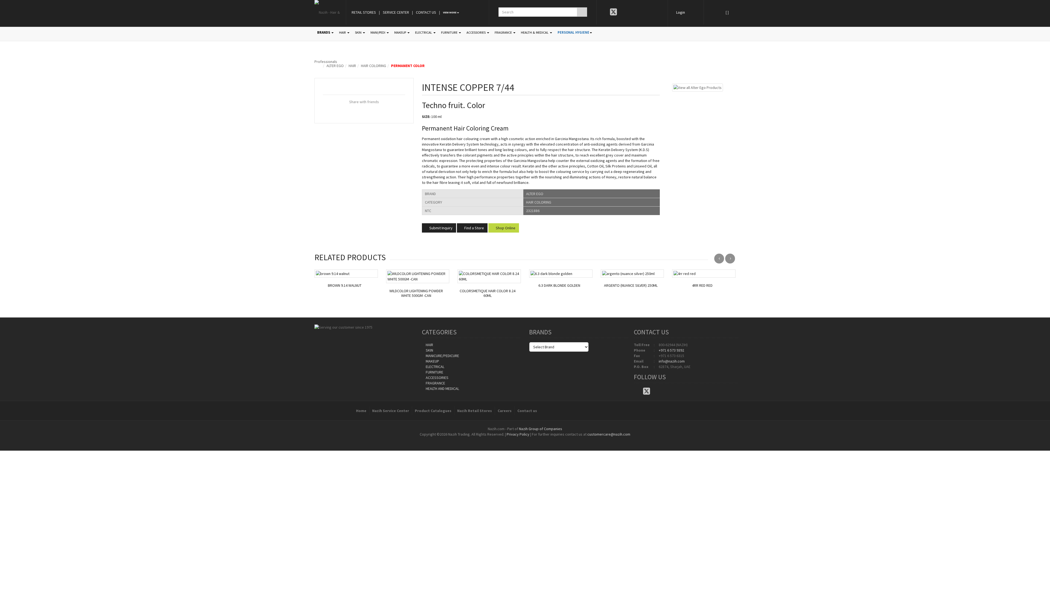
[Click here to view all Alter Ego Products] (697, 87)
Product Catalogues (433, 410)
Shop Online (505, 227)
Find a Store (473, 227)
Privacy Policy (518, 434)
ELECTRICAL (424, 32)
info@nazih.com (672, 361)
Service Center (396, 12)
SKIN (358, 32)
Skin (429, 350)
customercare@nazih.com (608, 434)
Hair (352, 65)
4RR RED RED (702, 285)
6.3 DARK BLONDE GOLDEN (559, 285)
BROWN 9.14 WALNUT (344, 285)
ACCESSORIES (476, 32)
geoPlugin (540, 439)
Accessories (436, 377)
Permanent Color (408, 65)
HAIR (343, 32)
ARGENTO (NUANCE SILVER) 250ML (631, 285)
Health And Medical (442, 388)
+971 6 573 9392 (671, 350)
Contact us (527, 410)
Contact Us (426, 12)
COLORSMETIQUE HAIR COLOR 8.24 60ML (487, 293)
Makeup (432, 361)
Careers (505, 410)
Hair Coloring (373, 65)
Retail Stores (364, 12)
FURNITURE (449, 32)
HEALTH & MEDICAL (535, 32)
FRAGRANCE (504, 32)
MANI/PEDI (378, 32)
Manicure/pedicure (442, 355)
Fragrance (435, 383)
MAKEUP (400, 32)
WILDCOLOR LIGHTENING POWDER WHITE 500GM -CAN (416, 293)
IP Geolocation (514, 439)
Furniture (434, 372)
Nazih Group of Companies (540, 428)
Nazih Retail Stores (474, 410)
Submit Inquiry (440, 227)
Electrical (434, 366)
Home (361, 410)
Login (680, 12)
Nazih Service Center (390, 410)
